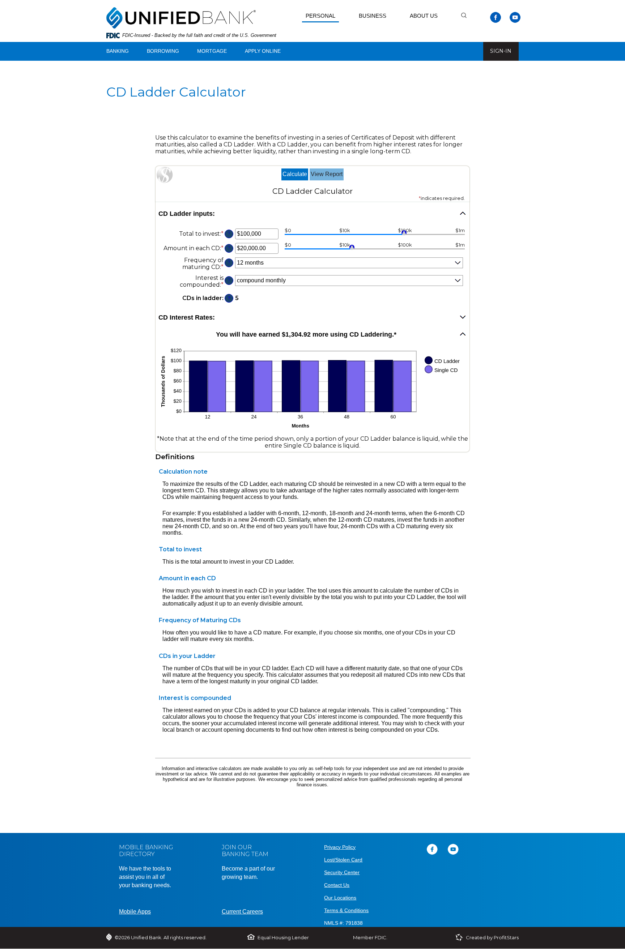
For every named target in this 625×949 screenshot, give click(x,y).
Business (372, 16)
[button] (312, 213)
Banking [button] (117, 51)
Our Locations (340, 898)
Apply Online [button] (263, 51)
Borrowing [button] (163, 51)
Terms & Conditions (346, 910)
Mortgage (212, 51)
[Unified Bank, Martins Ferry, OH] (181, 16)
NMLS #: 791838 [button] (343, 923)
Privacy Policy (340, 847)
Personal (320, 16)
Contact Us (336, 885)
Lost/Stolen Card (343, 860)
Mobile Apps (135, 912)
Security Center (342, 872)
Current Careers (242, 912)
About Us (424, 16)
